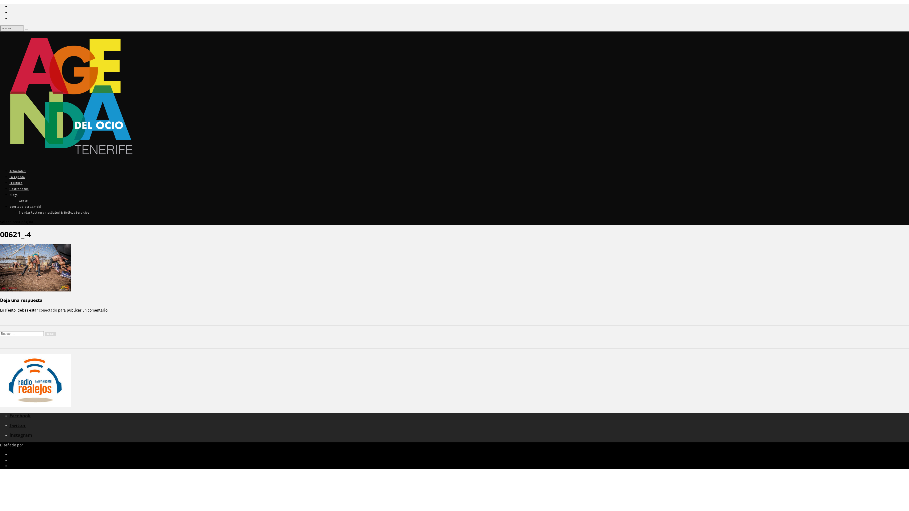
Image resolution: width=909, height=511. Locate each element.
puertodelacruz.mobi (25, 206)
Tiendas (25, 212)
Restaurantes (41, 212)
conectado (48, 310)
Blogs (13, 195)
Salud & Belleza (63, 212)
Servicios (82, 212)
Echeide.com (35, 445)
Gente (23, 201)
